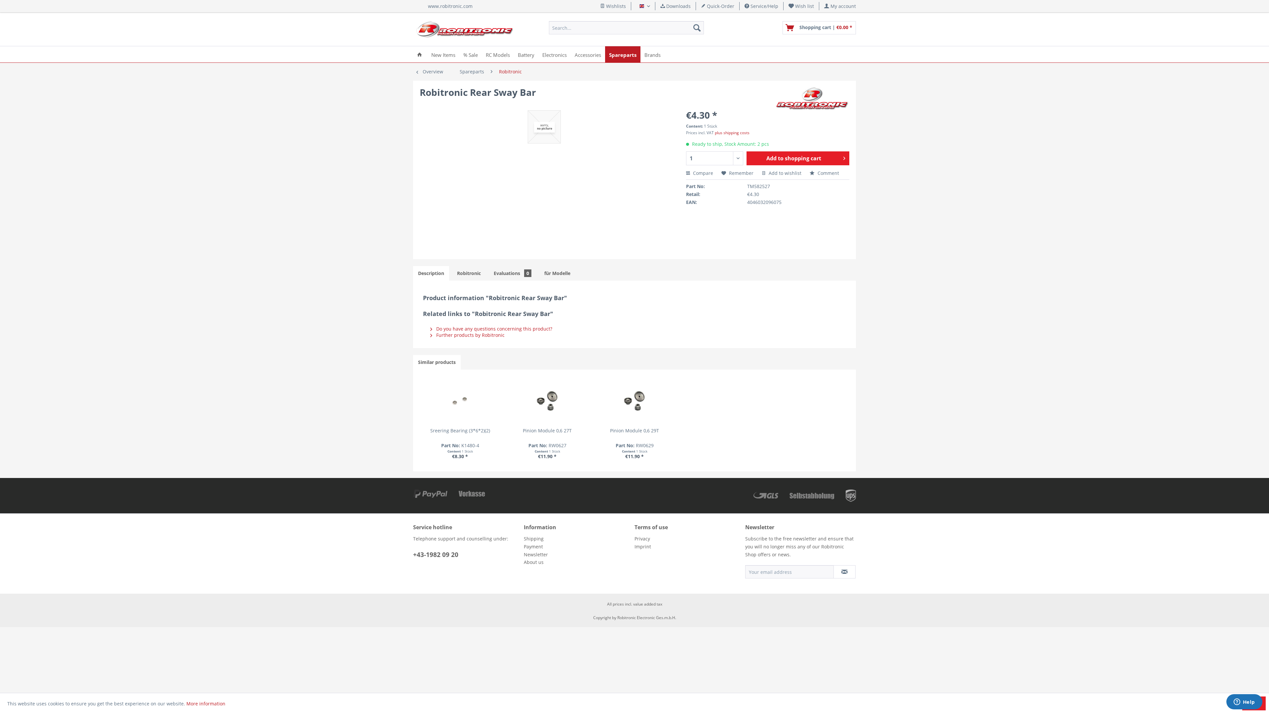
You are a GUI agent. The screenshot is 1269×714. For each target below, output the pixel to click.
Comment (827, 173)
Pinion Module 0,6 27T (547, 430)
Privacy (642, 539)
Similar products (437, 362)
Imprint (642, 546)
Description (431, 273)
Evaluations (511, 273)
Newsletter (536, 554)
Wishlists (615, 6)
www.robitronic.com (450, 6)
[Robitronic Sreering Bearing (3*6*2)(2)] (460, 401)
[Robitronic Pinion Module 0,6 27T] (547, 401)
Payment (533, 546)
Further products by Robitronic (470, 335)
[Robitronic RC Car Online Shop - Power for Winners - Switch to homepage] (464, 29)
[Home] (419, 54)
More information (205, 703)
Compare (702, 173)
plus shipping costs (732, 133)
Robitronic (469, 273)
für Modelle (557, 273)
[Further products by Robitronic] (812, 98)
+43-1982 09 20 (435, 554)
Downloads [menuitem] (678, 6)
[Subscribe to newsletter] (844, 571)
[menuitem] (801, 6)
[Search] (697, 27)
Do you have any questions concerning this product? (493, 329)
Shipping (534, 539)
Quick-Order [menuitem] (720, 6)
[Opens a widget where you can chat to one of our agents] (1244, 702)
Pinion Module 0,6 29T (634, 430)
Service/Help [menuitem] (763, 6)
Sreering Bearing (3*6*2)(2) (460, 430)
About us (534, 562)
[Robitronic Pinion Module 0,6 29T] (634, 401)
